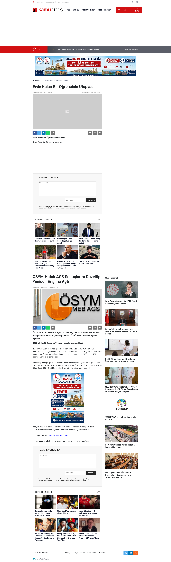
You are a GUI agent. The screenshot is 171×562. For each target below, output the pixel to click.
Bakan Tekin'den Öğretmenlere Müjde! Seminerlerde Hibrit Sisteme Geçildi (83, 49)
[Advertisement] (85, 31)
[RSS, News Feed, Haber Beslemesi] (135, 553)
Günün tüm (131, 49)
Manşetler (40, 2)
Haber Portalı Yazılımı (42, 559)
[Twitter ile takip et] (126, 553)
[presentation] (39, 49)
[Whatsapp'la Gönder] (48, 133)
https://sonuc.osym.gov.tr (58, 435)
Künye (76, 553)
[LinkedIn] (44, 133)
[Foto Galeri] (137, 2)
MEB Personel (72, 10)
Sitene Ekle (65, 2)
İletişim (82, 553)
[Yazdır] (53, 133)
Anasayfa (38, 80)
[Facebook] (35, 133)
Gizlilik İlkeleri (91, 553)
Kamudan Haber (88, 10)
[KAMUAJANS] (48, 10)
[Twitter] (39, 133)
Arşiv (58, 2)
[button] (90, 133)
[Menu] (119, 10)
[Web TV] (132, 2)
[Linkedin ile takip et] (130, 553)
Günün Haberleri (50, 2)
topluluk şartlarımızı (53, 206)
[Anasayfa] (34, 2)
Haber (99, 10)
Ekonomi (108, 10)
